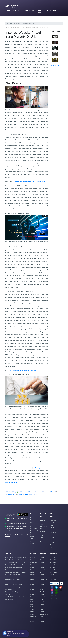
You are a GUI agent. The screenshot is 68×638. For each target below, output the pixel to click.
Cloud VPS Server (55, 564)
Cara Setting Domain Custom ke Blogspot (16, 557)
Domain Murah (32, 519)
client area (43, 528)
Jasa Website (53, 520)
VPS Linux (33, 539)
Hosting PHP (33, 624)
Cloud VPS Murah (55, 559)
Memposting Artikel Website (12, 579)
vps (23, 534)
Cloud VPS (53, 579)
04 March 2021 (21, 27)
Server (27, 10)
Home (8, 10)
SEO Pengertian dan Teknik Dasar (14, 569)
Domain (14, 10)
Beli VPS (52, 557)
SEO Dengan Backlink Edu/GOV (13, 574)
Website (33, 10)
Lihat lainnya (55, 65)
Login (54, 10)
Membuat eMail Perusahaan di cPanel (15, 564)
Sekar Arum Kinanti (11, 27)
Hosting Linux (33, 594)
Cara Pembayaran (43, 525)
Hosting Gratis (34, 582)
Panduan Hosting (42, 521)
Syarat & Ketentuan (43, 532)
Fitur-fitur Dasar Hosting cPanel (13, 584)
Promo (49, 10)
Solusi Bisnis (39, 11)
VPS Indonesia (54, 562)
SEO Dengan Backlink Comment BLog (15, 567)
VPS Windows (32, 542)
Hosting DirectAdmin (33, 527)
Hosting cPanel (32, 523)
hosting (16, 534)
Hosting (20, 10)
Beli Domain (43, 619)
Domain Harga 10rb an (43, 570)
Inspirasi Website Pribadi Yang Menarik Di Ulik (37, 27)
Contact (42, 537)
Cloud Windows (54, 569)
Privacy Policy (42, 541)
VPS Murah (53, 577)
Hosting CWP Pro (34, 531)
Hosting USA (33, 616)
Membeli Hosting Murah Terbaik (13, 559)
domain (8, 534)
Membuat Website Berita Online (13, 577)
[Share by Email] (18, 492)
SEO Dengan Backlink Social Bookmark (15, 572)
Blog (41, 535)
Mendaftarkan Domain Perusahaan (14, 582)
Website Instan (32, 535)
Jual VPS (52, 574)
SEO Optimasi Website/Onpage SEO (15, 562)
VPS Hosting (53, 572)
